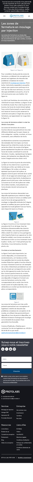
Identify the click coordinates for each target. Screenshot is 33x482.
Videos (18, 431)
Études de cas (5, 431)
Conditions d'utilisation (22, 440)
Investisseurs (20, 413)
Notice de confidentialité (10, 382)
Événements (4, 437)
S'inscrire (16, 371)
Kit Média (19, 428)
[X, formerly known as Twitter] (7, 349)
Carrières (19, 415)
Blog (2, 440)
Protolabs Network (6, 418)
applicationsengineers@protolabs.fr (13, 333)
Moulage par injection (7, 409)
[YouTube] (11, 349)
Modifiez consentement (24, 457)
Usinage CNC (5, 412)
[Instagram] (14, 349)
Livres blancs (4, 428)
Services (4, 406)
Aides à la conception (7, 442)
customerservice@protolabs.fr (11, 398)
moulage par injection (18, 83)
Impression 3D (5, 415)
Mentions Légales (21, 437)
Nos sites (19, 418)
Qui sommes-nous (21, 410)
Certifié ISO (19, 434)
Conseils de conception (7, 434)
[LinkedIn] (3, 349)
